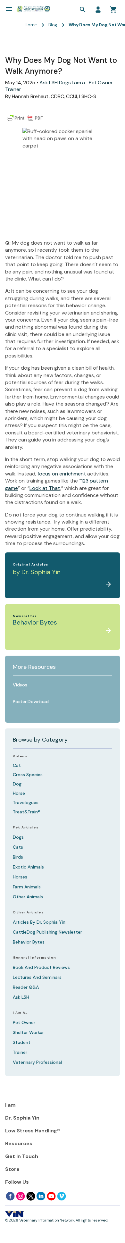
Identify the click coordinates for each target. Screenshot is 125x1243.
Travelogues (25, 802)
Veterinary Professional (37, 1062)
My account (98, 9)
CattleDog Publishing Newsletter (47, 932)
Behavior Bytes (29, 942)
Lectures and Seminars (37, 977)
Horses (20, 877)
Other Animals (28, 897)
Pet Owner (101, 82)
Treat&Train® (26, 812)
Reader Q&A (26, 987)
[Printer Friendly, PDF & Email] (25, 118)
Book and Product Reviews (41, 967)
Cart (113, 9)
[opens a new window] (10, 1196)
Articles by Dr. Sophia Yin (39, 922)
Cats (18, 847)
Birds (18, 857)
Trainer (13, 89)
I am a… (20, 1013)
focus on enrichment (62, 473)
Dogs (65, 82)
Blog (52, 25)
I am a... (80, 82)
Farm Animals (27, 887)
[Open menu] (9, 9)
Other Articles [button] (28, 912)
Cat (17, 765)
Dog (17, 784)
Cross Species (28, 774)
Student (21, 1042)
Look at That (44, 488)
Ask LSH (48, 82)
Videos (20, 756)
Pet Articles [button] (25, 827)
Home (31, 25)
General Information (34, 958)
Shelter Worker (28, 1032)
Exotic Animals (28, 867)
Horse (19, 793)
